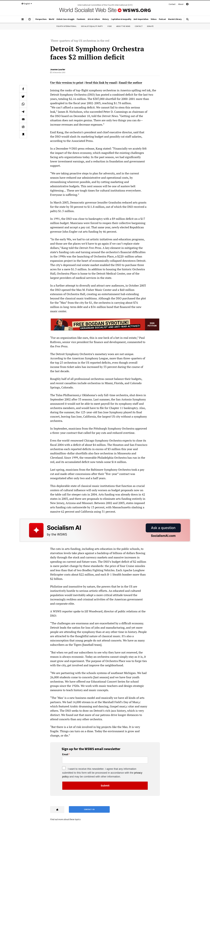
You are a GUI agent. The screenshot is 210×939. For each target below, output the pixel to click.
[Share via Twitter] (23, 96)
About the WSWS (123, 26)
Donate (150, 26)
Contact (172, 4)
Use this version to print (66, 82)
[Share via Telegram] (23, 111)
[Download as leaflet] (23, 126)
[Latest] (29, 20)
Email (65, 754)
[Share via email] (23, 119)
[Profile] (187, 4)
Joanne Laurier (57, 69)
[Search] (187, 20)
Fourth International (66, 26)
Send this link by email (101, 82)
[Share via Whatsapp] (23, 104)
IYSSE (109, 26)
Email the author (130, 82)
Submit (105, 785)
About (180, 4)
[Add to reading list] (23, 134)
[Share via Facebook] (23, 89)
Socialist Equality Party (92, 26)
